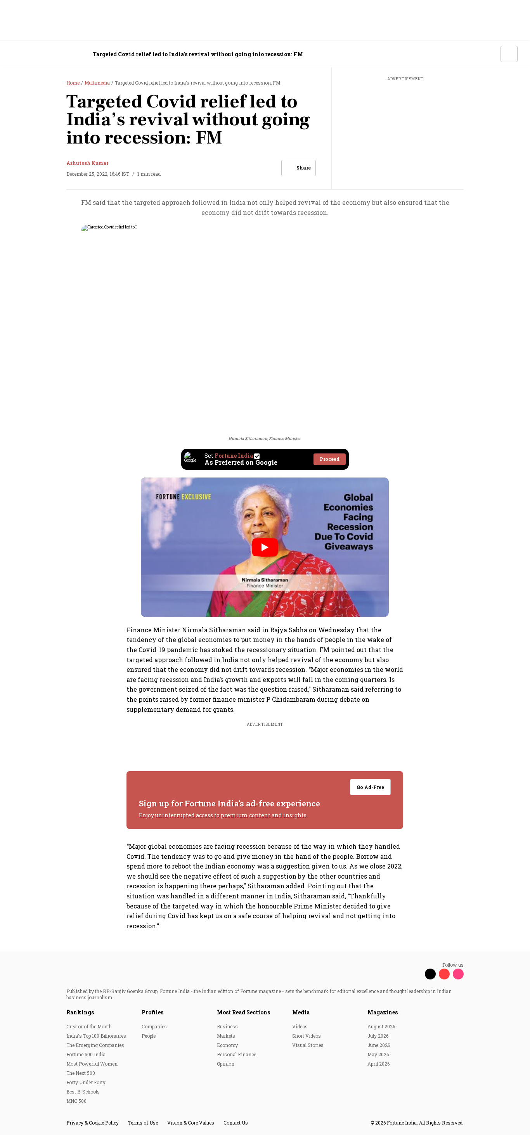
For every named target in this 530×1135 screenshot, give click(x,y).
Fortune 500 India (86, 1054)
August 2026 (381, 1026)
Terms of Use (143, 1122)
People (149, 1036)
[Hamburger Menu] (17, 54)
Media (301, 1012)
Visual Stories (308, 1045)
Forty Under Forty (86, 1082)
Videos (300, 1026)
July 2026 (377, 1036)
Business (227, 1026)
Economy (227, 1045)
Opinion (225, 1064)
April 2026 (378, 1064)
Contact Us (235, 1122)
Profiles (152, 1012)
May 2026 (378, 1054)
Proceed (329, 459)
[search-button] (489, 53)
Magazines (382, 1012)
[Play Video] (265, 547)
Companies (154, 1026)
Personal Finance (236, 1054)
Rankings (80, 1012)
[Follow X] (430, 974)
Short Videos (306, 1036)
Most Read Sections (243, 1012)
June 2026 (378, 1045)
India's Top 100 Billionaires (96, 1036)
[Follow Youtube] (444, 974)
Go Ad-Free (371, 787)
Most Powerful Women (92, 1064)
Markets (226, 1036)
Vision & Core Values (190, 1122)
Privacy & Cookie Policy (92, 1122)
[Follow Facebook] (416, 974)
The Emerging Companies (95, 1045)
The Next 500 (80, 1073)
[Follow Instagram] (458, 974)
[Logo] (54, 54)
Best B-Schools (83, 1091)
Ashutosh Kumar (87, 163)
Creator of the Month (89, 1026)
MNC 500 (76, 1101)
